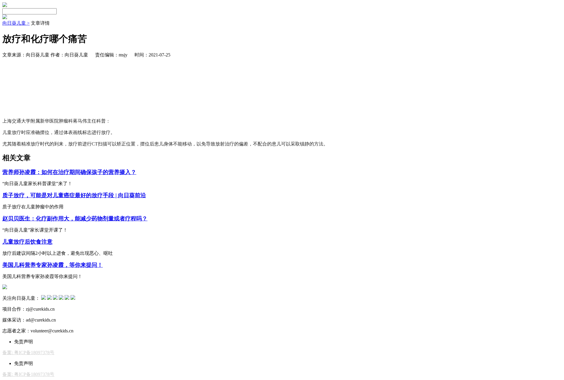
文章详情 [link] (40, 23)
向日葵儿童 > (16, 23)
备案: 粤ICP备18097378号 (28, 352)
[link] (16, 23)
